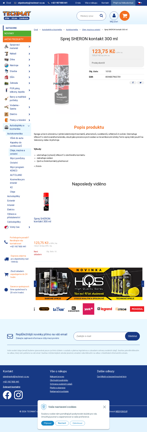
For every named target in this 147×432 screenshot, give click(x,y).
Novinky (9, 33)
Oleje (12, 191)
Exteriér (11, 200)
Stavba (13, 71)
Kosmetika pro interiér (17, 181)
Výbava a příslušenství (13, 216)
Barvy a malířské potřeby (18, 99)
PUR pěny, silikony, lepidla (17, 90)
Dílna (12, 59)
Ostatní (14, 162)
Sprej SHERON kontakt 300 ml (42, 220)
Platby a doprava (57, 388)
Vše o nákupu (91, 3)
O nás (78, 3)
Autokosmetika (72, 30)
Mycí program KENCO (17, 169)
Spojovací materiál (15, 46)
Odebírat (132, 336)
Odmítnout (77, 423)
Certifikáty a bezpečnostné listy (111, 376)
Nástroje (14, 65)
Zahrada (14, 83)
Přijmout (47, 423)
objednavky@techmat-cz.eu (31, 3)
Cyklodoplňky (14, 222)
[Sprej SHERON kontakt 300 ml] (61, 80)
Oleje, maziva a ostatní (91, 30)
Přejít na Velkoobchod (123, 3)
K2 (11, 187)
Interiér (10, 205)
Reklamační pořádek (59, 391)
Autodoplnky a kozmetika (52, 30)
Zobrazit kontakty (11, 387)
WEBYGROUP (122, 411)
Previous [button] (35, 284)
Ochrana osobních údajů (61, 384)
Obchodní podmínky (59, 380)
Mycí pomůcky (17, 158)
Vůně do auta (16, 138)
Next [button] (142, 284)
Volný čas (15, 227)
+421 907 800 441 (59, 3)
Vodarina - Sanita (15, 107)
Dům (12, 77)
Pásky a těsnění (18, 120)
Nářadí (13, 53)
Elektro (13, 114)
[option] (89, 284)
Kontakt (105, 3)
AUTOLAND (16, 175)
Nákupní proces (57, 376)
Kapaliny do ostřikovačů (16, 144)
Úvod (8, 3)
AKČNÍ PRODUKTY (13, 39)
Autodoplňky (13, 196)
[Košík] (125, 16)
